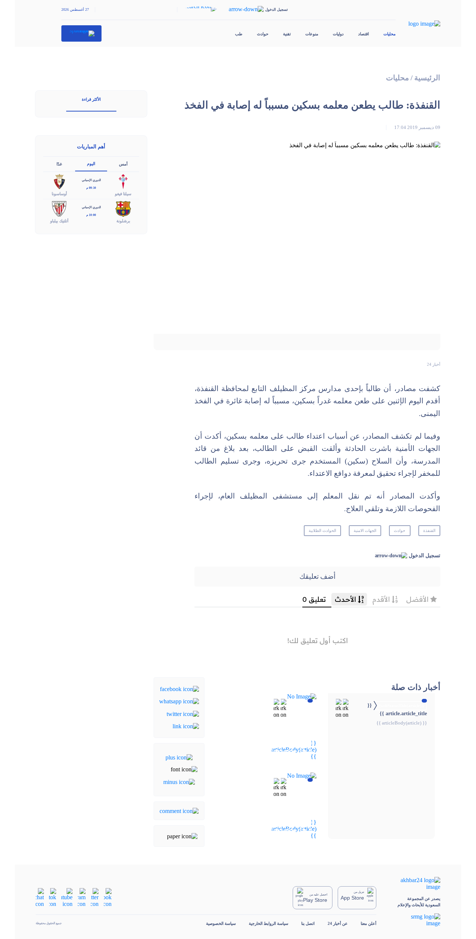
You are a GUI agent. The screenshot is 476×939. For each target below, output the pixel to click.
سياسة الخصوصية (221, 923)
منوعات (311, 34)
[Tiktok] (52, 897)
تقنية (287, 34)
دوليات (338, 34)
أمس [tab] (123, 164)
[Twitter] (183, 713)
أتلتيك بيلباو (59, 221)
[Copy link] (186, 726)
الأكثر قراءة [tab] (91, 99)
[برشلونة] (123, 208)
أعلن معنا (368, 923)
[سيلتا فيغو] (123, 181)
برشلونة (123, 221)
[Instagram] (82, 897)
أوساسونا (59, 193)
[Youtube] (67, 897)
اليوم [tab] (91, 163)
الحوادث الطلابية (322, 530)
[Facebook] (179, 688)
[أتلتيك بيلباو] (59, 208)
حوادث (262, 34)
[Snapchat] (40, 897)
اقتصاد (363, 34)
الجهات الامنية (365, 530)
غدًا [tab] (59, 164)
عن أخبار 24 (338, 923)
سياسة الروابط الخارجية (268, 923)
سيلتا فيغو (123, 193)
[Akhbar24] (414, 883)
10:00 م (91, 215)
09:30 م (91, 188)
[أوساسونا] (59, 181)
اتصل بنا (308, 923)
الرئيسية (427, 78)
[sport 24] (81, 33)
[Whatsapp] (179, 701)
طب (238, 34)
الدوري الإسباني (91, 180)
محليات (389, 34)
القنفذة (429, 530)
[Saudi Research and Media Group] (414, 920)
